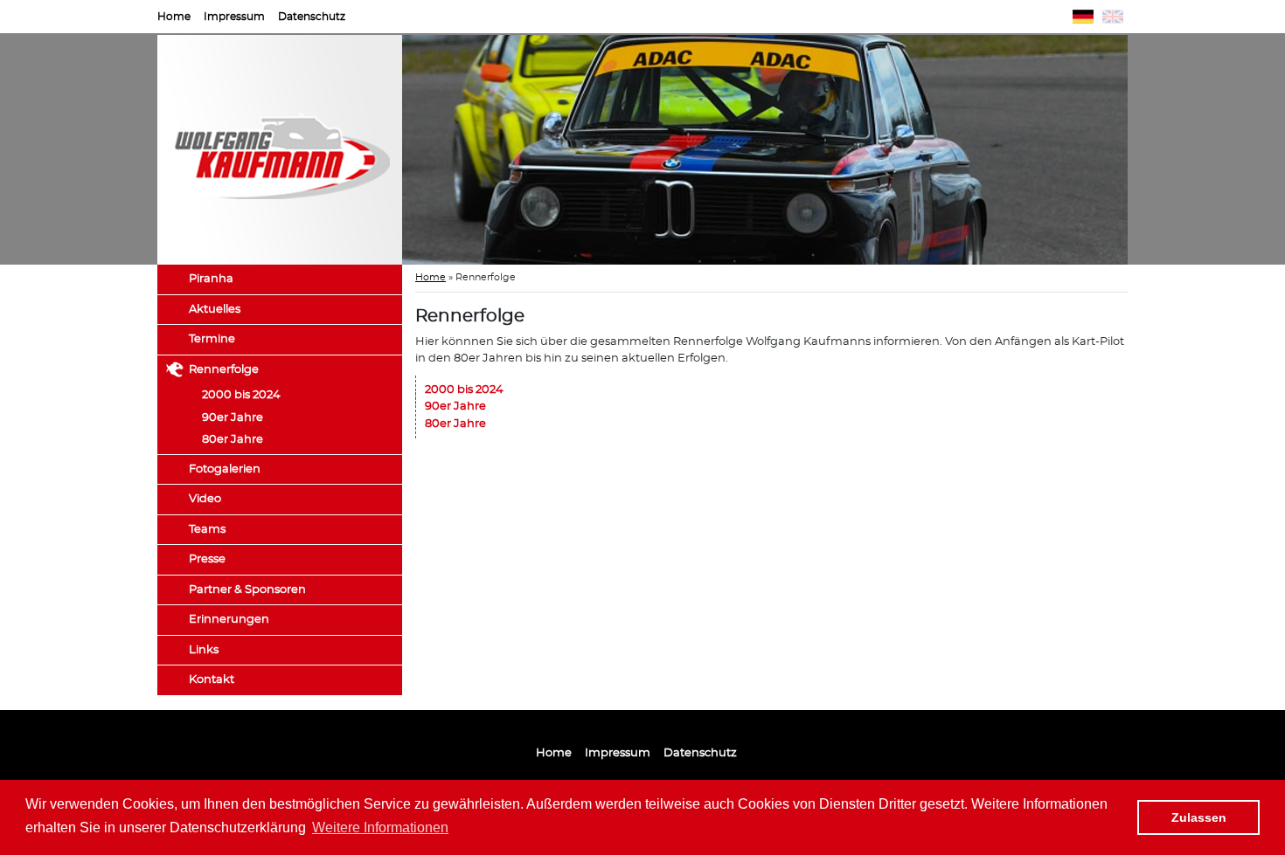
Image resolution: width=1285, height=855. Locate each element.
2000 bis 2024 (241, 395)
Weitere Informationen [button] (380, 827)
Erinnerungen (229, 619)
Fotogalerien (224, 469)
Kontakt (211, 680)
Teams (207, 529)
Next (1153, 150)
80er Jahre (232, 439)
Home (174, 16)
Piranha (211, 279)
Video (205, 499)
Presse (207, 559)
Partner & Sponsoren (247, 590)
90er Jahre (232, 418)
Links (204, 650)
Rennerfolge (224, 370)
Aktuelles (214, 309)
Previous (375, 150)
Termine (212, 339)
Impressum (234, 16)
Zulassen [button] (1198, 817)
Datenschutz (311, 16)
